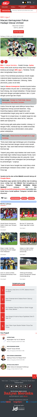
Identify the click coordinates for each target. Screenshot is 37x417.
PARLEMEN (5, 7)
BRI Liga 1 (18, 70)
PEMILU (13, 7)
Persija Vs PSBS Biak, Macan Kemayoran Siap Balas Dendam (16, 101)
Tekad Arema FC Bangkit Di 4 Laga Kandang (18, 137)
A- (6, 61)
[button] (28, 2)
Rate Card (5, 380)
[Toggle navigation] (34, 2)
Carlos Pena (31, 198)
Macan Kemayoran (13, 86)
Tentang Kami (14, 380)
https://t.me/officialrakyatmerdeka (13, 189)
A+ (2, 61)
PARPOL (32, 7)
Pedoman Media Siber (28, 380)
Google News (5, 178)
